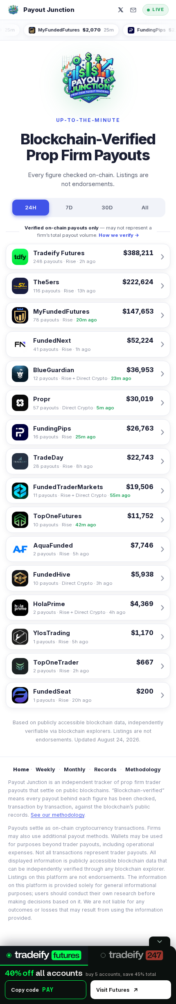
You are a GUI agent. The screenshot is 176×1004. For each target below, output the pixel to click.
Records (105, 769)
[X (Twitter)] (120, 10)
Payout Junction (48, 9)
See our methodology (57, 815)
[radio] (44, 956)
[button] (133, 10)
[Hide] (159, 941)
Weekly (45, 769)
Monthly (75, 769)
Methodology (143, 769)
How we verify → (119, 235)
